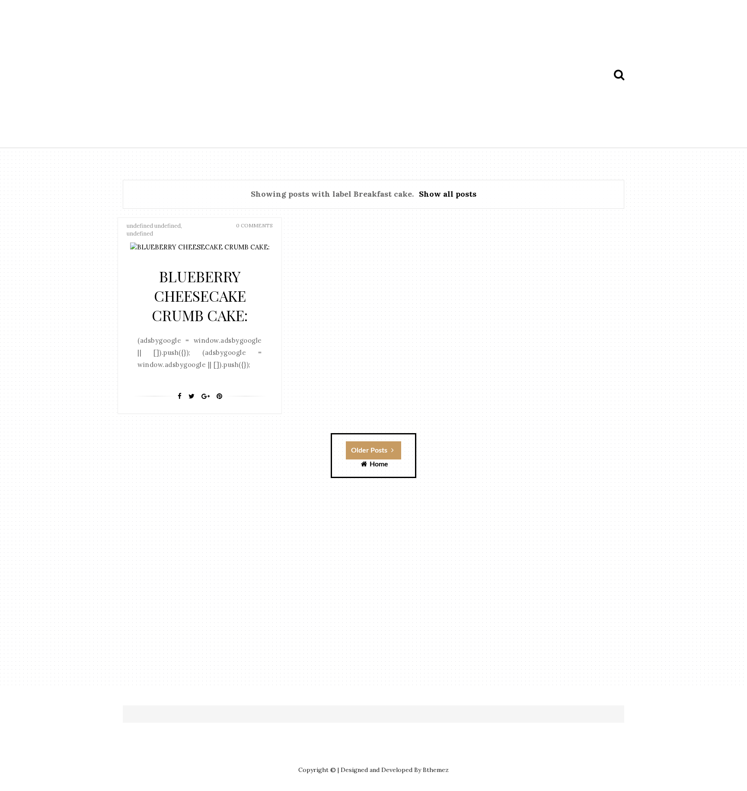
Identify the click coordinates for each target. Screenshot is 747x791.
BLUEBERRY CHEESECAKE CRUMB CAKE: (200, 295)
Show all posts (447, 194)
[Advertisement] (395, 74)
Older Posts (370, 450)
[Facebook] (180, 396)
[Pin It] (219, 396)
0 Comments (254, 225)
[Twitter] (191, 396)
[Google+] (205, 396)
